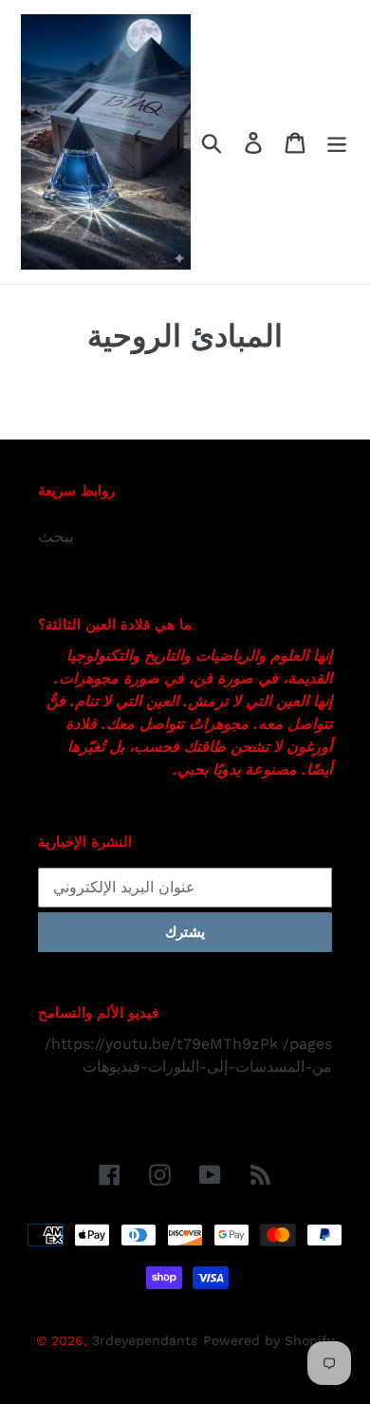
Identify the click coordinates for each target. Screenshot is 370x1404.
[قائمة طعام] (337, 142)
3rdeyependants (144, 1340)
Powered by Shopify (268, 1340)
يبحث (56, 536)
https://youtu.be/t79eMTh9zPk (164, 1044)
